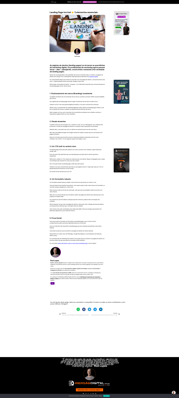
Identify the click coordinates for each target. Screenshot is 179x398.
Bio (52, 283)
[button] (78, 309)
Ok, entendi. (106, 395)
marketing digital (93, 76)
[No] (177, 395)
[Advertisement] (121, 57)
